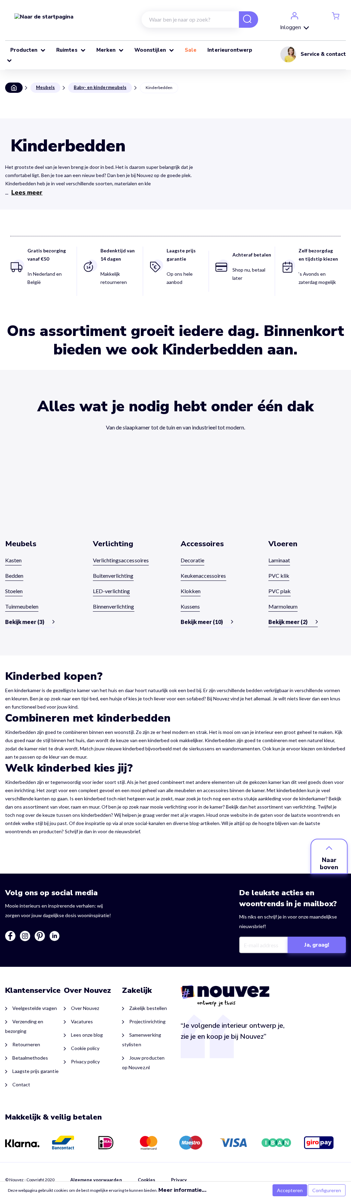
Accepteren (290, 1190)
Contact (21, 1084)
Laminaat (279, 560)
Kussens (190, 606)
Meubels (45, 87)
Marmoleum (283, 606)
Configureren (326, 1190)
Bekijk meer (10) (202, 622)
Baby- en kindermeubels (100, 87)
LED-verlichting (111, 591)
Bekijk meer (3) (24, 622)
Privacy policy (85, 1061)
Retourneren (26, 1044)
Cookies (146, 1180)
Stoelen (14, 591)
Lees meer (27, 192)
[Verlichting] (131, 495)
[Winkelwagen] (335, 15)
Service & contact (323, 54)
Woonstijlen (150, 50)
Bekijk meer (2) (287, 622)
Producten (24, 50)
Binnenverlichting (113, 606)
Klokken (191, 591)
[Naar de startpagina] (44, 16)
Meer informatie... (182, 1190)
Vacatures (82, 1021)
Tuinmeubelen (21, 606)
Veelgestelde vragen (34, 1008)
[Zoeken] (244, 20)
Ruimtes (67, 50)
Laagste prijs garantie (35, 1071)
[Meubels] (44, 495)
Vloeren (283, 544)
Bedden (14, 575)
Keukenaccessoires (203, 575)
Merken (106, 50)
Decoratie (192, 560)
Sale (191, 50)
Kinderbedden (159, 87)
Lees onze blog (87, 1035)
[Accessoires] (219, 495)
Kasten (13, 560)
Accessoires (202, 544)
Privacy (179, 1180)
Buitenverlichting (113, 575)
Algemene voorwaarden (96, 1180)
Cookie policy (85, 1048)
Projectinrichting (147, 1021)
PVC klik (278, 575)
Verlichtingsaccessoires (121, 560)
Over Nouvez (85, 1008)
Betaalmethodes (30, 1058)
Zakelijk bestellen (148, 1008)
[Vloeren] (307, 495)
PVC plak (279, 591)
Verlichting (113, 544)
